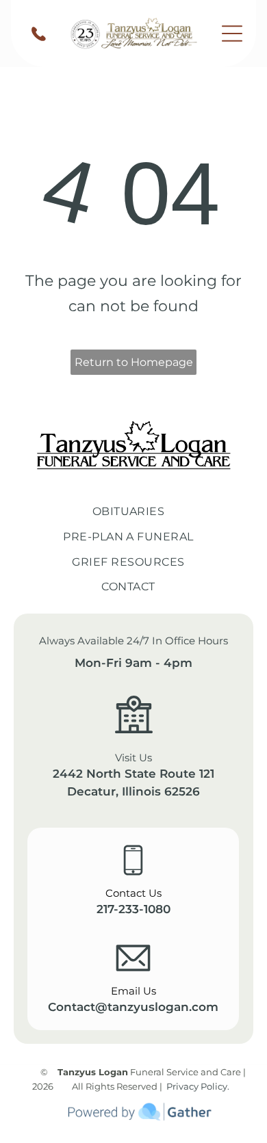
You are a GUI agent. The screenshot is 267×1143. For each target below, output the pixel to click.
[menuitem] (134, 512)
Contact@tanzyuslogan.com (133, 1007)
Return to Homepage (134, 362)
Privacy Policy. (197, 1086)
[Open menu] (232, 33)
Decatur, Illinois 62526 (133, 791)
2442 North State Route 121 (133, 773)
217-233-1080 (133, 909)
